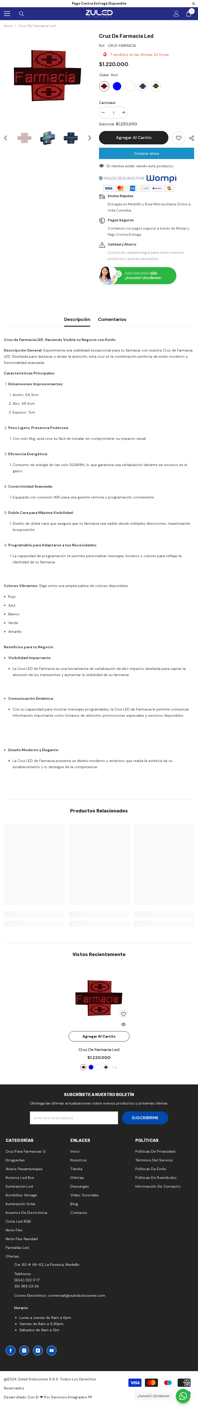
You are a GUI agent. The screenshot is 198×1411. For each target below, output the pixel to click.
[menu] (7, 14)
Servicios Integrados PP (71, 1397)
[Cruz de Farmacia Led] (99, 998)
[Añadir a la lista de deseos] (178, 138)
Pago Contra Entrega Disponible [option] (99, 3)
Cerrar (193, 4)
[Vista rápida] (123, 1024)
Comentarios (112, 319)
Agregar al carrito (134, 137)
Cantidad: (107, 102)
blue (91, 1067)
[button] (5, 138)
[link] (34, 914)
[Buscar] (22, 14)
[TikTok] (38, 1350)
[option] (47, 75)
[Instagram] (24, 1350)
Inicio (8, 25)
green (106, 1067)
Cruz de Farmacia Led (99, 1049)
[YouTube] (51, 1350)
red (83, 1067)
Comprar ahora (146, 153)
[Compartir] (189, 138)
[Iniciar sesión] (176, 13)
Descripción (77, 319)
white (98, 1067)
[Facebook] (10, 1350)
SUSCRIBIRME (145, 1117)
